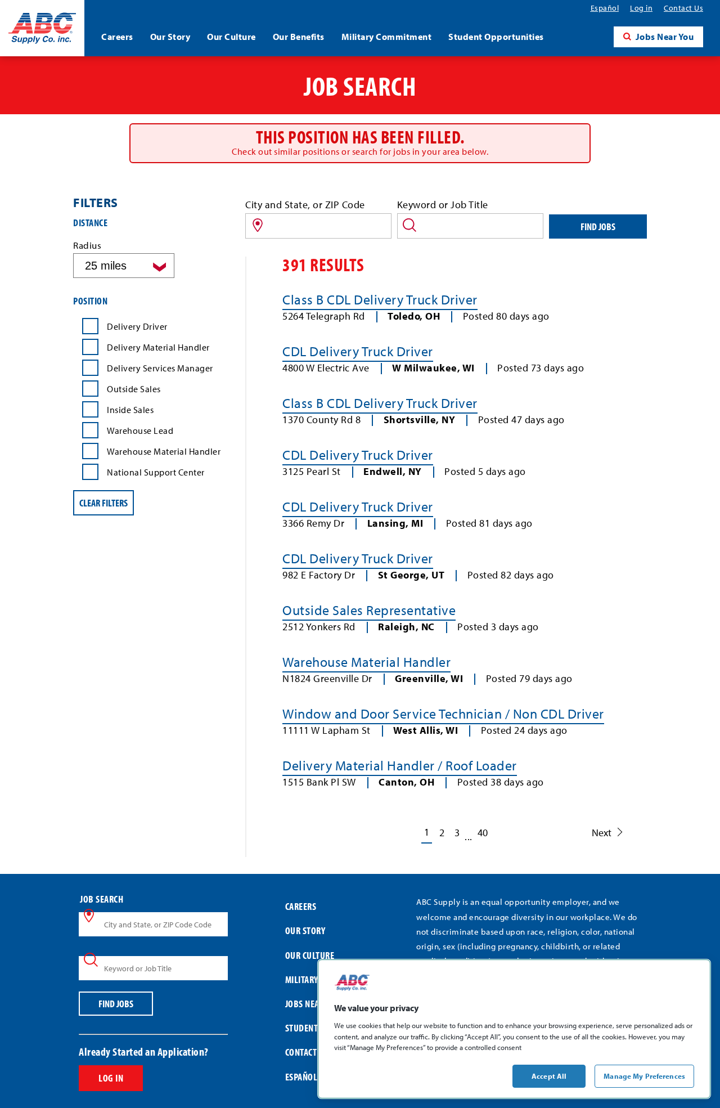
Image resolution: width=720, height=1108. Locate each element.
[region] (514, 1029)
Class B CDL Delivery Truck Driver (380, 299)
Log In (110, 1077)
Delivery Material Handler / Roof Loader (399, 765)
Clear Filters (103, 502)
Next (601, 832)
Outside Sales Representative (369, 610)
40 (483, 832)
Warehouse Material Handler (366, 661)
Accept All (549, 1075)
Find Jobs (597, 226)
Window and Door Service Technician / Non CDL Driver (443, 713)
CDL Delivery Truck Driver (357, 351)
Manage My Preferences (644, 1075)
